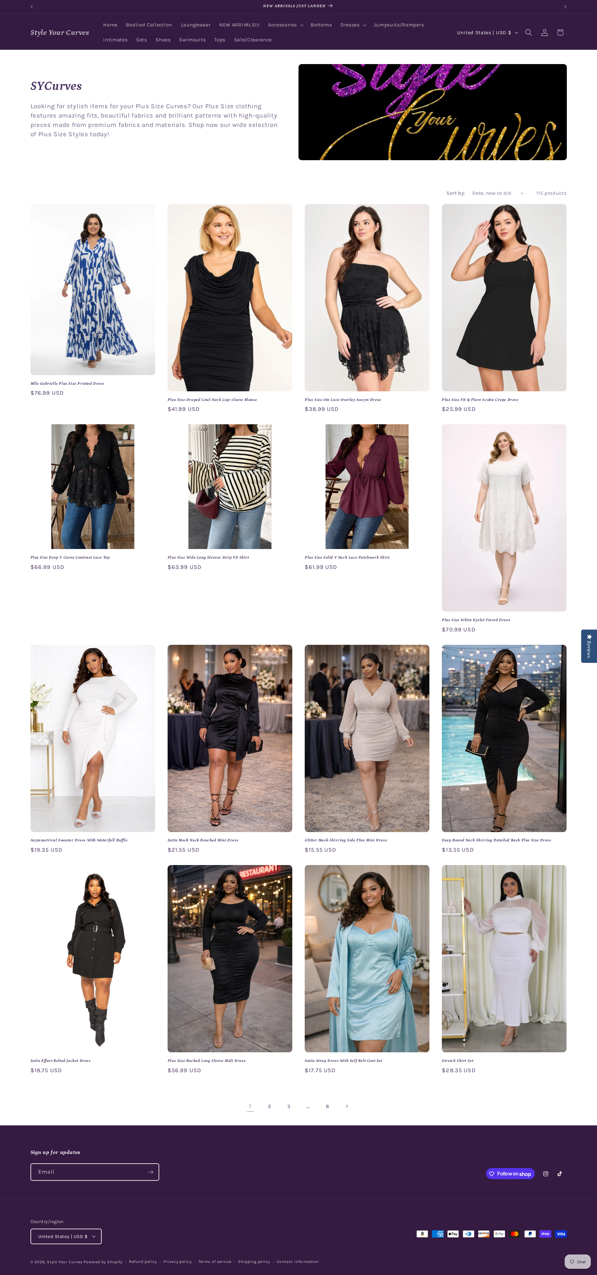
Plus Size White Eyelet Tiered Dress (476, 620)
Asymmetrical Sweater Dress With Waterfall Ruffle (79, 840)
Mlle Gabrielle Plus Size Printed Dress (67, 383)
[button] (285, 25)
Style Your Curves (65, 1261)
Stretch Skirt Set (457, 1061)
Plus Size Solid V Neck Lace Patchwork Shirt (347, 557)
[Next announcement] (565, 7)
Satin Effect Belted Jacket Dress (60, 1061)
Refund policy (143, 1261)
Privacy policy (178, 1261)
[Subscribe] (151, 1172)
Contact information (298, 1261)
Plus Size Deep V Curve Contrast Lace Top (70, 557)
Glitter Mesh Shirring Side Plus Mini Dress (346, 840)
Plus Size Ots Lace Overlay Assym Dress (343, 400)
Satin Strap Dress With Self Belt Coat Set (343, 1061)
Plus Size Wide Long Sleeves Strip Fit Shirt (208, 557)
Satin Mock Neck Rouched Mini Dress (203, 840)
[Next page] (347, 1106)
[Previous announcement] (32, 7)
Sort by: (456, 193)
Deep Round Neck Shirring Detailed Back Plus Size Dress (496, 840)
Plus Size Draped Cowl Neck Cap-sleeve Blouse (212, 400)
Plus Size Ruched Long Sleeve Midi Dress (207, 1061)
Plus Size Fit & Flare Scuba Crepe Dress (480, 400)
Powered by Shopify (103, 1261)
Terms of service (214, 1261)
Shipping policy (254, 1261)
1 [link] (250, 1106)
